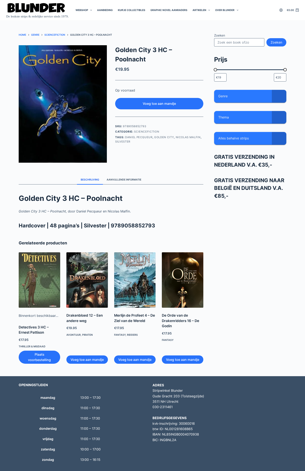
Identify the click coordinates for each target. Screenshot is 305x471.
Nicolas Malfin (188, 137)
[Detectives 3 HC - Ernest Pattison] (39, 280)
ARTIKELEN (199, 10)
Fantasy (120, 334)
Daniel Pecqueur (138, 137)
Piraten (87, 334)
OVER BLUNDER (224, 10)
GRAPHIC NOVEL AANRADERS (168, 10)
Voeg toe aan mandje (159, 103)
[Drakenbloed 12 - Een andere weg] (87, 280)
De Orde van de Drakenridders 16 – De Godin (180, 320)
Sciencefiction (146, 131)
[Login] (281, 10)
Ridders (132, 334)
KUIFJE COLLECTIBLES (131, 10)
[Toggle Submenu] (279, 96)
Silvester (122, 141)
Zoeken (219, 35)
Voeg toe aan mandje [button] (87, 360)
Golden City (164, 137)
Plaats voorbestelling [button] (39, 357)
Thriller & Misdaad (32, 346)
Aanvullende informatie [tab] (124, 179)
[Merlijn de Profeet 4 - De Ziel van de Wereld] (135, 280)
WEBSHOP (82, 10)
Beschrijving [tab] (90, 179)
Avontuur (73, 334)
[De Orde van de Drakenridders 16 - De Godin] (182, 280)
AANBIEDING (105, 10)
